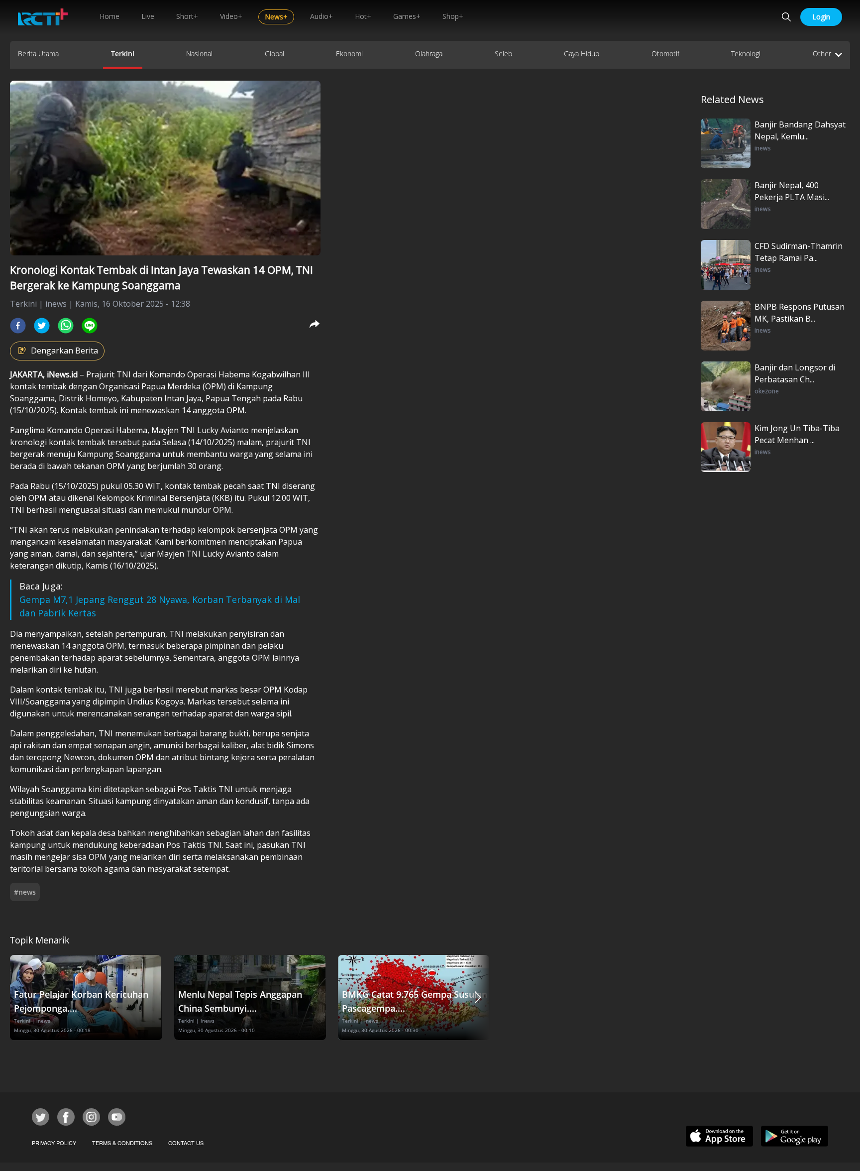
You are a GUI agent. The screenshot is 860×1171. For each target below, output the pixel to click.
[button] (477, 997)
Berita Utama (38, 53)
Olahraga (428, 53)
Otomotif (665, 53)
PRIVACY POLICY (54, 1143)
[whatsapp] (66, 326)
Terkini (122, 53)
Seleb (503, 53)
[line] (90, 326)
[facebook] (18, 326)
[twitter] (42, 326)
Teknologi (745, 53)
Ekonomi (349, 53)
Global (274, 53)
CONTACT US (186, 1143)
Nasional (199, 53)
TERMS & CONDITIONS (122, 1143)
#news (25, 892)
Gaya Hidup (581, 53)
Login (821, 16)
